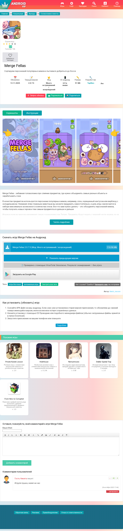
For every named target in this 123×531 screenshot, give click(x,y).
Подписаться (55, 95)
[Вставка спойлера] (67, 435)
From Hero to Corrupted (14, 399)
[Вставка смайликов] (33, 435)
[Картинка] (46, 435)
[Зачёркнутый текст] (16, 435)
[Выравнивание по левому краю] (21, 435)
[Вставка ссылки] (38, 435)
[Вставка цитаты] (59, 435)
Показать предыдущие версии (64, 258)
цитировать (113, 491)
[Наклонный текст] (8, 435)
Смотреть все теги (49, 284)
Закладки (82, 6)
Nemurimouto (73, 362)
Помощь (117, 6)
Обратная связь (21, 513)
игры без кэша (15, 284)
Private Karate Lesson (14, 362)
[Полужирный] (5, 435)
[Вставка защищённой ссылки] (42, 435)
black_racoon (115, 291)
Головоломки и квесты (49, 14)
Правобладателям (50, 513)
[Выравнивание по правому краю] (29, 435)
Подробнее (61, 325)
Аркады (32, 14)
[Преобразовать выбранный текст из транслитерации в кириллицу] (63, 435)
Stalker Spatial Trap (103, 362)
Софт (72, 6)
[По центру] (25, 435)
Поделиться (73, 95)
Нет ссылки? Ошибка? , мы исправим (97, 284)
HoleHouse (44, 362)
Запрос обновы (35, 95)
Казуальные (18, 14)
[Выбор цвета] (50, 435)
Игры (62, 6)
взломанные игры (31, 284)
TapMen (90, 83)
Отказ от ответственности (71, 513)
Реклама (35, 513)
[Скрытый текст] (55, 435)
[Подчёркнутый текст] (12, 435)
